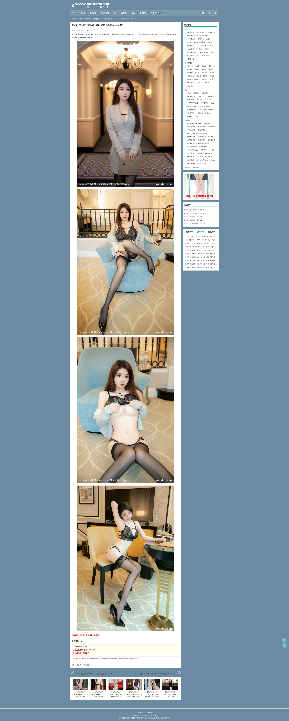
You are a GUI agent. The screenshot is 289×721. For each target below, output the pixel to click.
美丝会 (198, 160)
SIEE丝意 (199, 113)
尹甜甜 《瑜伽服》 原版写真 (193, 220)
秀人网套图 (105, 13)
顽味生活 (199, 82)
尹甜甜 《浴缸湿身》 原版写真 (194, 210)
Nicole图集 (206, 106)
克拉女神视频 (192, 147)
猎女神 (209, 42)
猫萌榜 (205, 76)
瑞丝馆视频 (192, 136)
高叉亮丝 (205, 93)
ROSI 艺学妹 (204, 103)
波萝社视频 (211, 140)
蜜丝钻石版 (192, 96)
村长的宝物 (192, 39)
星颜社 (190, 69)
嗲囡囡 (190, 79)
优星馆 (198, 76)
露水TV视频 (202, 163)
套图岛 (76, 30)
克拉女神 (203, 45)
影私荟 (204, 79)
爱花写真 (191, 113)
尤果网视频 (203, 147)
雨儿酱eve (87, 665)
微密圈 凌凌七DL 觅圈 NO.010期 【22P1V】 (199, 250)
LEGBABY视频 (193, 150)
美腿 (197, 116)
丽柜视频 (199, 99)
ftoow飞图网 (192, 52)
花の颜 (197, 72)
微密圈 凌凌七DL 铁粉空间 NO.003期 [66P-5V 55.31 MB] (201, 260)
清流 (208, 55)
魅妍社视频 (201, 140)
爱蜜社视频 (211, 127)
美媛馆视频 (203, 133)
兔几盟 (212, 76)
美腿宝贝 (196, 93)
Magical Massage (209, 160)
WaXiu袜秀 (197, 106)
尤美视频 (199, 153)
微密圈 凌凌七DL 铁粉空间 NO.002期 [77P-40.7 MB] (201, 257)
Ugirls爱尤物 (200, 32)
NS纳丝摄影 (192, 109)
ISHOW (190, 116)
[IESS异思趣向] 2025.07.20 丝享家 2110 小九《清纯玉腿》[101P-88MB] (201, 236)
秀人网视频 (192, 127)
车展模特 (196, 167)
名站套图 (93, 13)
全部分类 (82, 13)
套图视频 (124, 13)
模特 (133, 13)
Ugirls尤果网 (211, 32)
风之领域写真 (209, 109)
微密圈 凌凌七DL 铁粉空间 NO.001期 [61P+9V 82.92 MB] (201, 253)
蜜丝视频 (207, 123)
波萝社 (205, 35)
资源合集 (187, 167)
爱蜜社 (211, 69)
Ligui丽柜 (191, 99)
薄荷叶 (207, 82)
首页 (73, 13)
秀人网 (95, 19)
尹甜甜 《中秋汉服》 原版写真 (194, 213)
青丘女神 (208, 113)
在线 (155, 13)
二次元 (200, 109)
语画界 (204, 66)
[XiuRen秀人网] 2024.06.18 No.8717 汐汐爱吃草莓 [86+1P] (156, 674)
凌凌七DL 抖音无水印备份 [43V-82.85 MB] (199, 247)
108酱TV (191, 123)
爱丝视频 (191, 143)
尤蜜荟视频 (201, 127)
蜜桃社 (197, 69)
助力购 (190, 86)
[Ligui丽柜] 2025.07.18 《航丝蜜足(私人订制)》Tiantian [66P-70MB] (201, 240)
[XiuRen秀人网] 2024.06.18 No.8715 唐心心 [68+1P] (93, 674)
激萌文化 (201, 39)
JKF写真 (203, 150)
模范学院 (205, 72)
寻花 (197, 55)
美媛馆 (204, 69)
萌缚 (206, 52)
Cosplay (210, 45)
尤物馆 (197, 79)
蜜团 (203, 55)
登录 (203, 13)
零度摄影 (191, 55)
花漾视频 (201, 136)
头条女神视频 (207, 156)
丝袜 (115, 13)
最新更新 (143, 13)
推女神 (190, 35)
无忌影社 (191, 49)
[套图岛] (90, 3)
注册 (208, 13)
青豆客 (195, 42)
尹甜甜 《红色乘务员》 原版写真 (194, 223)
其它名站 (191, 59)
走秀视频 (191, 160)
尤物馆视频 (209, 136)
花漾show (212, 66)
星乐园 (211, 79)
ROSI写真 (208, 99)
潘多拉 (200, 52)
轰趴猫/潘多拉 (192, 45)
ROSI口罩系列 (193, 103)
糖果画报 (191, 76)
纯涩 (207, 143)
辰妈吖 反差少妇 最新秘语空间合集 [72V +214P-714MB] (201, 243)
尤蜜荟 (197, 66)
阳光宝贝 (199, 49)
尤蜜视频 (191, 153)
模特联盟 (191, 82)
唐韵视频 (191, 156)
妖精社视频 (208, 153)
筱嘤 (189, 106)
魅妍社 (190, 72)
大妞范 (198, 156)
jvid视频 (199, 123)
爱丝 (189, 93)
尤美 (189, 42)
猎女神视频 (200, 143)
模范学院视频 (192, 133)
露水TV (202, 42)
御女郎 (212, 72)
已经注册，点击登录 (82, 653)
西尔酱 (213, 52)
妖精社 (200, 96)
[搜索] (215, 13)
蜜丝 (212, 103)
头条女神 (198, 35)
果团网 (207, 49)
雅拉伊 (208, 39)
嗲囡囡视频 (192, 130)
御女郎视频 (201, 130)
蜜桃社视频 (192, 140)
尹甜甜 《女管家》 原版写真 (193, 216)
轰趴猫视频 (192, 163)
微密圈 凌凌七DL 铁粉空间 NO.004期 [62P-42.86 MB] (201, 264)
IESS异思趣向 (209, 96)
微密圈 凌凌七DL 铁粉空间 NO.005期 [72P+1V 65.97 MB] (201, 267)
